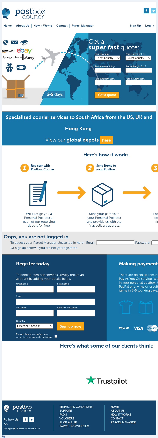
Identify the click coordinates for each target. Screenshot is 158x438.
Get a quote (107, 95)
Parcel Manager (82, 25)
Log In (149, 25)
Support (65, 410)
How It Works (43, 25)
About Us (22, 25)
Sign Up (135, 25)
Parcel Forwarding (74, 426)
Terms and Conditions (76, 406)
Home (8, 25)
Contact (61, 25)
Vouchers (66, 418)
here (106, 140)
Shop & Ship (68, 422)
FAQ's (63, 414)
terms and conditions (40, 337)
